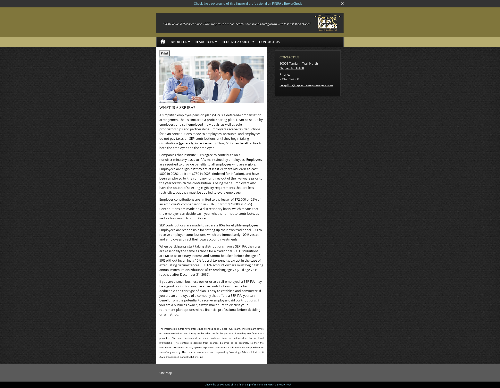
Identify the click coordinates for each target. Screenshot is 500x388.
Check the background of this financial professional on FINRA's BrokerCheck (248, 3)
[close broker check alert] (342, 3)
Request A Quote (236, 42)
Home (163, 42)
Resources (204, 42)
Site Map (165, 373)
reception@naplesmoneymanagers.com (306, 85)
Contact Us (269, 42)
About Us (179, 42)
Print (164, 53)
